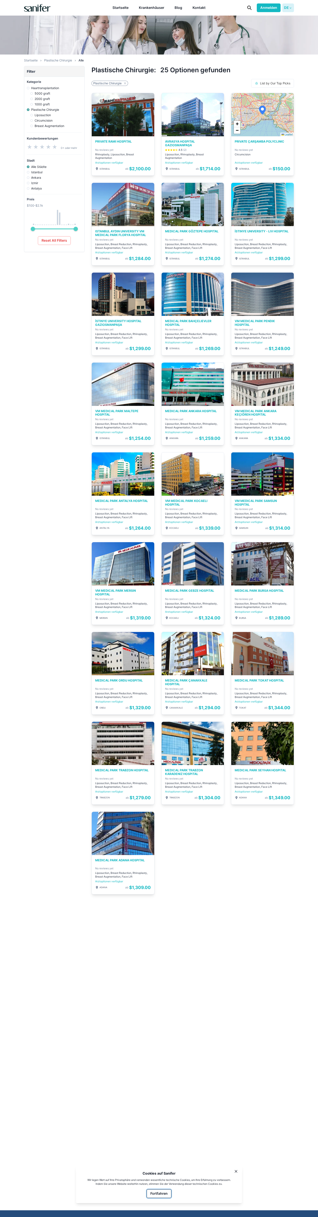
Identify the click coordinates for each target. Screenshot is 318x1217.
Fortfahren (159, 1193)
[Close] (236, 1171)
